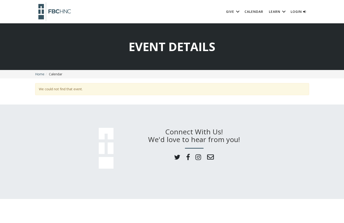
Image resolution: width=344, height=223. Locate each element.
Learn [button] (274, 11)
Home (39, 74)
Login (297, 11)
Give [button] (230, 11)
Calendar (254, 11)
